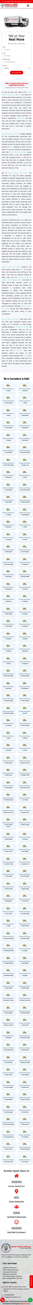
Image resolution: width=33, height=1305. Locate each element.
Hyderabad (18, 280)
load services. (17, 350)
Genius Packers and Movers (10, 134)
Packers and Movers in (8, 824)
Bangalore (28, 277)
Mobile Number (6, 59)
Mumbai (20, 277)
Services (5, 65)
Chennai (4, 280)
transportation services (21, 327)
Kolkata (10, 280)
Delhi (19, 95)
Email (4, 53)
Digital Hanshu (25, 1303)
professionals (20, 118)
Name (4, 47)
